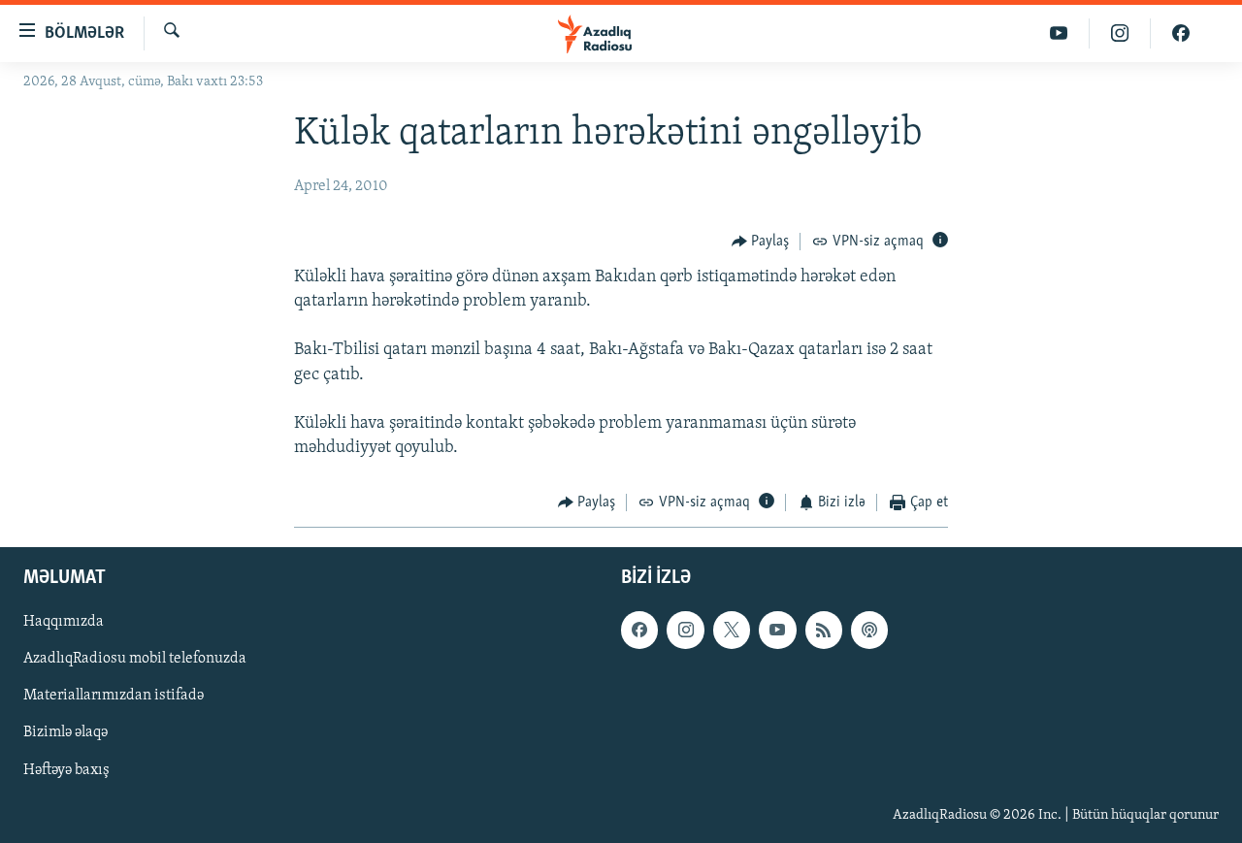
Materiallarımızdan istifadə (113, 695)
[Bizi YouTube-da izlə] (1059, 33)
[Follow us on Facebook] (639, 629)
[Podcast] (869, 629)
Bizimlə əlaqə (65, 732)
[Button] (761, 241)
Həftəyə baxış (66, 769)
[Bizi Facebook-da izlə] (1181, 33)
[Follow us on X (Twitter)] (731, 629)
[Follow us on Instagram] (685, 629)
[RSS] (823, 629)
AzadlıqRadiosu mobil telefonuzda (134, 658)
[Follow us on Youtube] (777, 629)
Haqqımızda (63, 622)
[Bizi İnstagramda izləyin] (1120, 33)
